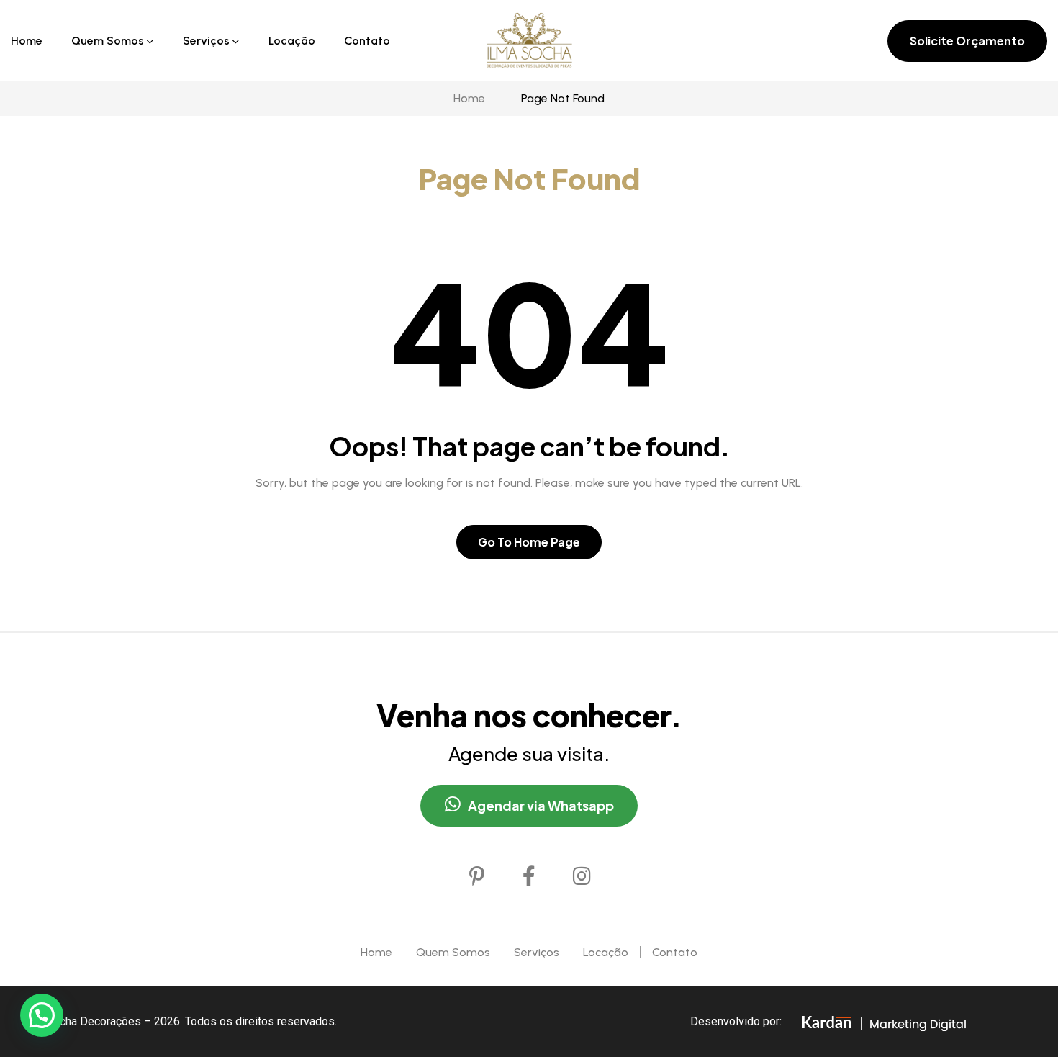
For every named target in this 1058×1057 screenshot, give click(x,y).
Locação (605, 952)
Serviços (536, 952)
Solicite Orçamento (967, 40)
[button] (41, 1015)
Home (376, 952)
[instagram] (581, 876)
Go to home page (529, 541)
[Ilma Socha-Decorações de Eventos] (529, 41)
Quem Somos (453, 952)
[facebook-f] (529, 876)
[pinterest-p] (476, 876)
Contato (674, 952)
